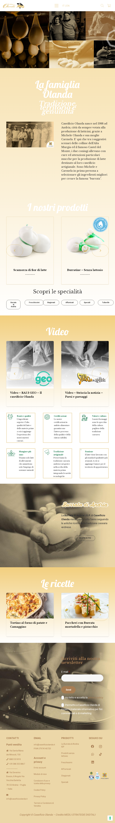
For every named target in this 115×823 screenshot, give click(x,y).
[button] (57, 6)
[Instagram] (100, 746)
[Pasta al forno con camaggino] (90, 606)
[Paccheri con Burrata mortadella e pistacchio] (35, 606)
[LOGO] (14, 5)
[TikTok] (100, 754)
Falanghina (85, 270)
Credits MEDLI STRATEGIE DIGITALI (76, 814)
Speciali (64, 782)
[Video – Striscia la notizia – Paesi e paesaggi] (35, 364)
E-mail (65, 671)
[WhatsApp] (92, 754)
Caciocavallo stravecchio (30, 270)
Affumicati (66, 769)
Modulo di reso (40, 774)
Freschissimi (66, 762)
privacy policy (95, 697)
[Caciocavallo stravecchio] (30, 240)
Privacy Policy (40, 796)
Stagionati (65, 776)
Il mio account (40, 768)
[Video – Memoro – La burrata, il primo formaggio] (90, 364)
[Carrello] (109, 5)
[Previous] (14, 251)
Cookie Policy (39, 790)
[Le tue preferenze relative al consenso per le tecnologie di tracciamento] (110, 818)
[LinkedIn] (92, 762)
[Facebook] (92, 746)
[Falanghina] (85, 240)
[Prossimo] (100, 251)
